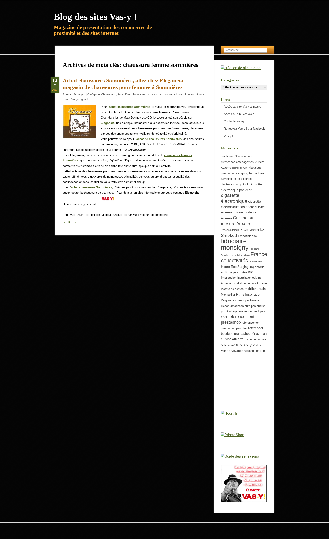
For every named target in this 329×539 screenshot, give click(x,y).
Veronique (79, 94)
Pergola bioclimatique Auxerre (240, 300)
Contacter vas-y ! (235, 121)
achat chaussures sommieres (164, 94)
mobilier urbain (255, 289)
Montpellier (228, 294)
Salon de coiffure (255, 339)
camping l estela (231, 178)
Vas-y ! (228, 136)
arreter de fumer (241, 167)
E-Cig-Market (249, 229)
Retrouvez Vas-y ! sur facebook (244, 128)
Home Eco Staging (234, 267)
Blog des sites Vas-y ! (95, 17)
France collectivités (244, 257)
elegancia (83, 99)
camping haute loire (250, 173)
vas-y (246, 344)
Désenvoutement (230, 230)
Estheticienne (247, 236)
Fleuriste (254, 249)
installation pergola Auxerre (249, 283)
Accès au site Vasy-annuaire (242, 106)
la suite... (68, 222)
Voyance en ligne (255, 350)
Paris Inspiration (249, 294)
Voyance (237, 350)
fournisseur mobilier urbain (235, 255)
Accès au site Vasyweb (239, 114)
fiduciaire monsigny (235, 244)
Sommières (124, 94)
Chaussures (108, 94)
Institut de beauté (232, 289)
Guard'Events (256, 261)
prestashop (229, 311)
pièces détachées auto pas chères (243, 306)
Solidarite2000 (230, 345)
